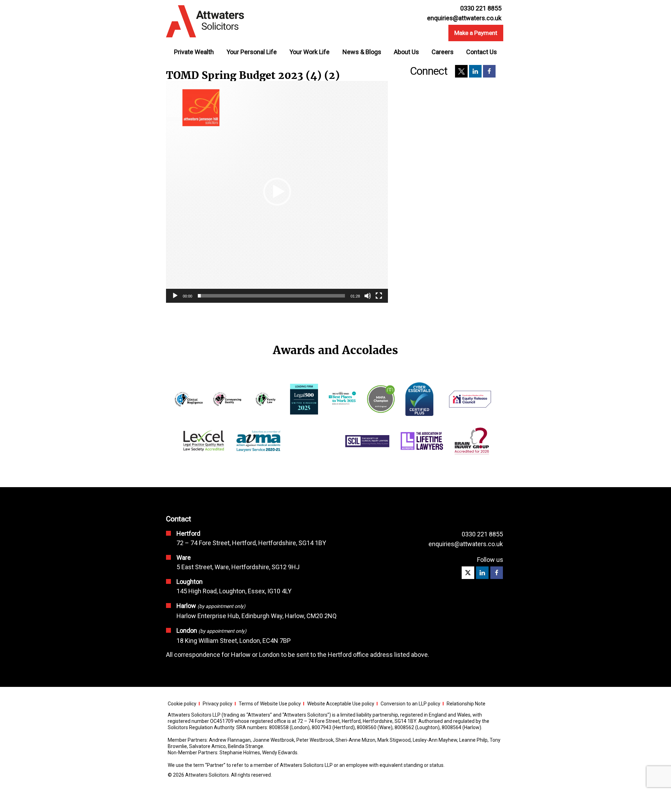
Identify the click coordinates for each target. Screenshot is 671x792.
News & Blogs (361, 52)
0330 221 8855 (482, 534)
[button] (277, 192)
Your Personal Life (251, 52)
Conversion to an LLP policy (410, 703)
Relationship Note (466, 703)
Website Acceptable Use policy (340, 703)
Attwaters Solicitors (207, 775)
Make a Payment (475, 32)
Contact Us (481, 52)
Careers (443, 52)
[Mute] (367, 295)
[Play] (175, 295)
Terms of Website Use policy (270, 703)
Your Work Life (309, 52)
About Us (406, 52)
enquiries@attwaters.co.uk (464, 18)
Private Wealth (194, 52)
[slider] (271, 296)
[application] (277, 192)
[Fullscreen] (378, 295)
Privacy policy (217, 703)
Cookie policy (182, 703)
